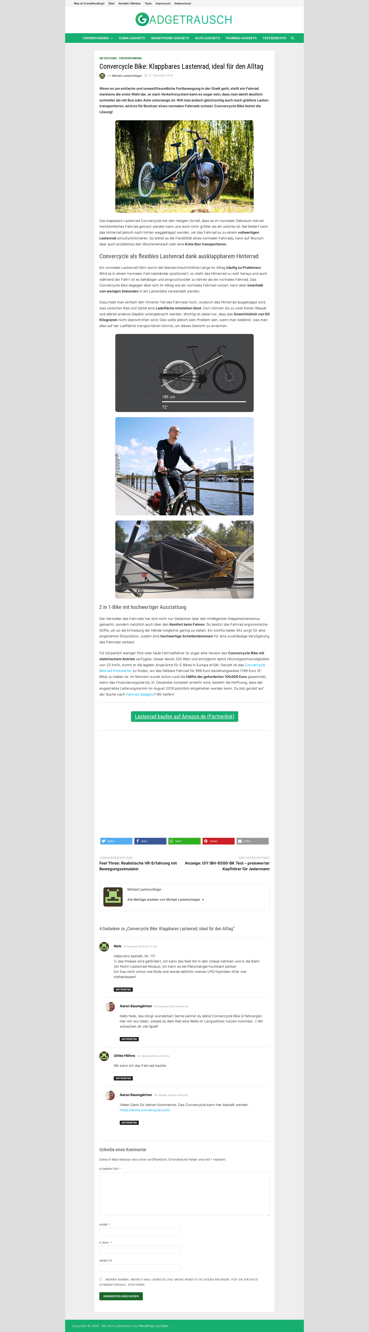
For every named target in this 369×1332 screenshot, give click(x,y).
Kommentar (110, 1168)
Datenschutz (183, 3)
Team (148, 3)
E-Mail (105, 1242)
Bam (165, 1326)
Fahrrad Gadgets (241, 38)
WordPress (147, 1326)
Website (105, 1260)
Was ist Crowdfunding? (89, 3)
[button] (116, 841)
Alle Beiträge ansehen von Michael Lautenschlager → (165, 899)
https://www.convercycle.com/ (145, 1110)
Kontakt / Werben (130, 3)
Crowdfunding (96, 38)
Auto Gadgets (207, 38)
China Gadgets (132, 38)
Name (104, 1224)
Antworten (123, 989)
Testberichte (274, 38)
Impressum (163, 3)
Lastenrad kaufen (153, 716)
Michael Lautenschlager (127, 75)
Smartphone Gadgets (170, 38)
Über (111, 3)
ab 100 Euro (108, 58)
